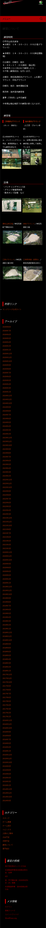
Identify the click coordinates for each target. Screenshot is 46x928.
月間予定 (6, 841)
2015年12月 (7, 755)
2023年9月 (7, 449)
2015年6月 (7, 774)
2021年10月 (7, 525)
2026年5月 (7, 338)
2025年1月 (7, 392)
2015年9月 (7, 766)
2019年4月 (7, 617)
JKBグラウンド (29, 224)
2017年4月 (7, 705)
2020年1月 (7, 583)
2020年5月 (7, 575)
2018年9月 (7, 644)
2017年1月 (7, 717)
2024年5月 (7, 422)
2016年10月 (7, 728)
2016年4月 (7, 747)
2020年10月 (7, 560)
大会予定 (6, 837)
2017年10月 (7, 682)
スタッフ (6, 818)
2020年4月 (7, 579)
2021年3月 (7, 548)
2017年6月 (7, 697)
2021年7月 (7, 533)
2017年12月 (7, 674)
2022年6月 (7, 503)
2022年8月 (7, 495)
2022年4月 (7, 510)
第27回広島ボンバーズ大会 (15, 866)
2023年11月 (7, 441)
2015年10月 (7, 762)
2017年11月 (7, 678)
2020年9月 (7, 564)
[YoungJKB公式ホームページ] (23, 8)
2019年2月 (7, 625)
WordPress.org (11, 918)
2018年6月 (7, 652)
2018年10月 (7, 640)
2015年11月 (7, 759)
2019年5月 (7, 613)
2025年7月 (7, 373)
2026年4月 (7, 342)
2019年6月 (7, 610)
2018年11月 (7, 636)
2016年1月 (7, 751)
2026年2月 (7, 346)
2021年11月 (7, 522)
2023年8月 (7, 453)
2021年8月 (7, 529)
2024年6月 (7, 419)
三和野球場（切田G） (31, 260)
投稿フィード (10, 910)
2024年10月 (7, 403)
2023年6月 (7, 461)
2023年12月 (7, 438)
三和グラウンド (9, 260)
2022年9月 (7, 491)
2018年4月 (7, 659)
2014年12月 (7, 789)
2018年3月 (7, 663)
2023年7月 (7, 457)
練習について (11, 28)
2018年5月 (7, 655)
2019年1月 (7, 629)
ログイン (8, 907)
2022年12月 (7, 480)
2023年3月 (7, 472)
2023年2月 (7, 476)
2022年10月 (7, 487)
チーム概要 (7, 822)
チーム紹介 (7, 826)
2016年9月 (7, 732)
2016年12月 (7, 720)
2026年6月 (7, 334)
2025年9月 (7, 365)
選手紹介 (6, 849)
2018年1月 (7, 671)
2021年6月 (7, 537)
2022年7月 (7, 499)
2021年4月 (7, 545)
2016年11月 (7, 724)
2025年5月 (7, 380)
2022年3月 (7, 514)
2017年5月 (7, 701)
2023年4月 (7, 468)
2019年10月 (7, 594)
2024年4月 (7, 426)
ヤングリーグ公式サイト (12, 309)
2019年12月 (7, 587)
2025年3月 (7, 388)
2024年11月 (7, 399)
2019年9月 (7, 598)
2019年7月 (7, 606)
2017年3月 (7, 709)
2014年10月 (7, 797)
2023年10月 (7, 445)
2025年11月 (7, 357)
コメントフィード (12, 914)
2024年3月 (7, 430)
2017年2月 (7, 713)
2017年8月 (7, 690)
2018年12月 (7, 632)
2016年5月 (7, 743)
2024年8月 (7, 411)
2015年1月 (7, 785)
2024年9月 (7, 407)
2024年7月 (7, 415)
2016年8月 (7, 736)
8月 (6, 876)
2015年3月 (7, 781)
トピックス (7, 830)
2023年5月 (7, 464)
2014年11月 (7, 793)
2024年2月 (7, 434)
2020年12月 (7, 552)
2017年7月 (7, 694)
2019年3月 (7, 621)
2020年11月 (7, 556)
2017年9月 (7, 686)
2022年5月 (7, 506)
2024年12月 (7, 396)
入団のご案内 (8, 833)
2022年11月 (7, 483)
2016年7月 (7, 739)
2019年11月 (7, 590)
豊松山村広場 (8, 224)
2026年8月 (7, 327)
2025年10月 (7, 361)
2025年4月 (7, 384)
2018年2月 (7, 667)
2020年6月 (7, 571)
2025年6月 (7, 376)
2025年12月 (7, 354)
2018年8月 (7, 648)
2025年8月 (7, 369)
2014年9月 (7, 801)
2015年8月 (7, 770)
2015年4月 (7, 778)
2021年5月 (7, 541)
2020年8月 (7, 568)
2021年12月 (7, 518)
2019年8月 (7, 602)
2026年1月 (7, 350)
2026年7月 (7, 331)
